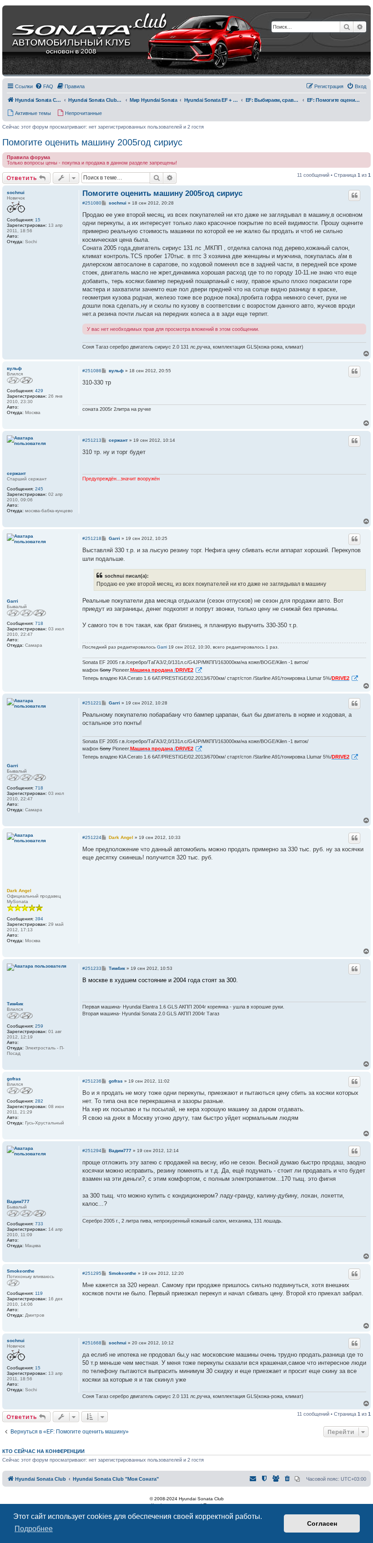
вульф (14, 368)
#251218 (91, 538)
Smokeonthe (21, 1270)
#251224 (91, 837)
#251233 (91, 968)
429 (39, 390)
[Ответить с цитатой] (354, 195)
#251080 (91, 202)
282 (39, 1101)
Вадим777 (18, 1201)
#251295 (91, 1273)
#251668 (91, 1342)
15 (37, 219)
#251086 (91, 370)
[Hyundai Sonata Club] (126, 41)
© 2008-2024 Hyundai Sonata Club (187, 1498)
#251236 (91, 1081)
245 (39, 488)
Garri (12, 601)
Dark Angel (19, 890)
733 (39, 1223)
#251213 (91, 440)
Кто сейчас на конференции (43, 1451)
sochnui (16, 192)
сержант (16, 473)
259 (39, 1026)
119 (39, 1293)
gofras (14, 1078)
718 (39, 623)
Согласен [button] (322, 1523)
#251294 (91, 1150)
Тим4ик (15, 1003)
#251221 (91, 702)
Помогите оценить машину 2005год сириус (92, 142)
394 (39, 918)
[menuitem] (44, 86)
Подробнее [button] (34, 1529)
